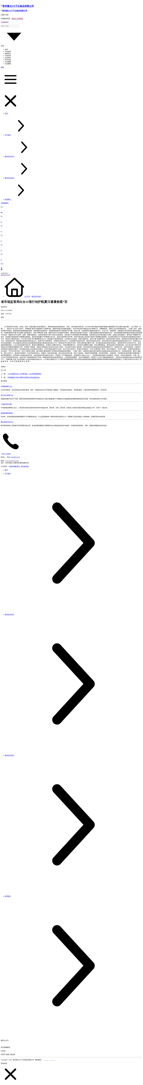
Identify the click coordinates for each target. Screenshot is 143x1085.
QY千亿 (27, 296)
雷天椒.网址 (25, 466)
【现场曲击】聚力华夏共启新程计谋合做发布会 (23, 377)
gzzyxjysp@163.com (11, 461)
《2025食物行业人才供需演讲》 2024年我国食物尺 (24, 374)
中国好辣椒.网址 (14, 466)
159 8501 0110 (15, 457)
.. (1, 211)
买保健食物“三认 (6, 386)
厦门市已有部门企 (7, 395)
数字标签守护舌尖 (7, 422)
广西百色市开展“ (6, 404)
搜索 (2, 67)
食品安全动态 (36, 296)
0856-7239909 (6, 454)
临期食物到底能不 (7, 413)
